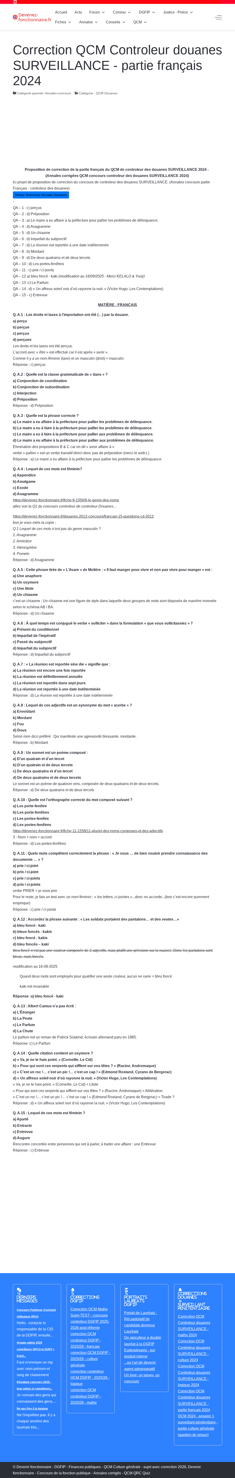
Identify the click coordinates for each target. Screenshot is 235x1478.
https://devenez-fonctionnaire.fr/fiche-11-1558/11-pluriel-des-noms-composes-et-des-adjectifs (88, 831)
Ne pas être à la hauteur (32, 1408)
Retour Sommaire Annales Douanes (41, 195)
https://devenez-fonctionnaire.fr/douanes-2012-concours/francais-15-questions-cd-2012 (83, 516)
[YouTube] (15, 2)
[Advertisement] (117, 132)
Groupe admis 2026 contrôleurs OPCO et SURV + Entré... (36, 1349)
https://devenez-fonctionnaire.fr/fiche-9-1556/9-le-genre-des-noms (66, 500)
